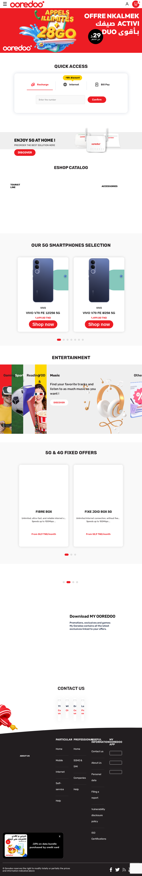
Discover (25, 152)
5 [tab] (75, 340)
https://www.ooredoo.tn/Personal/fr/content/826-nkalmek (34, 10)
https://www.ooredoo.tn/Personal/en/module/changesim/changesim (117, 203)
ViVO (43, 308)
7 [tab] (83, 340)
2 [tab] (64, 340)
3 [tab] (68, 340)
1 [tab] (59, 340)
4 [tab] (72, 340)
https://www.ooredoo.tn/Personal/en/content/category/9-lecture (33, 368)
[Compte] (127, 4)
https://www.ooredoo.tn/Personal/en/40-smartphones (76, 180)
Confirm (97, 99)
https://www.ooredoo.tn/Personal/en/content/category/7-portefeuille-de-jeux (9, 368)
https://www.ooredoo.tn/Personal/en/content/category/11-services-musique (55, 368)
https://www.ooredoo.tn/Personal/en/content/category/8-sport (20, 368)
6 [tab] (79, 340)
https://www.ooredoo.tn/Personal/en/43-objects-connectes (27, 205)
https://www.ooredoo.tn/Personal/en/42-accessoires (117, 180)
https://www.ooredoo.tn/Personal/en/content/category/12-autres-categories (129, 368)
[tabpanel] (43, 294)
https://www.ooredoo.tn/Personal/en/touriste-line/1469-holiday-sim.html (30, 180)
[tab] (40, 85)
